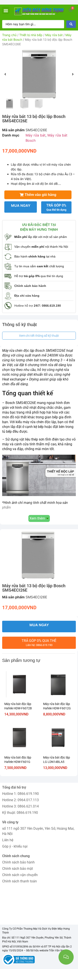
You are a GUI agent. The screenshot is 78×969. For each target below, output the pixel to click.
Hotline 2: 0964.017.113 (20, 800)
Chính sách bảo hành (18, 862)
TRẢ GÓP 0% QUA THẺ (39, 643)
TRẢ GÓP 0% (56, 207)
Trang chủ (9, 35)
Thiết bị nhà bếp (30, 35)
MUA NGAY (20, 205)
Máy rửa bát (54, 35)
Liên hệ (7, 840)
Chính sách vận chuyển (20, 875)
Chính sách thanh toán (19, 881)
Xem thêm (37, 518)
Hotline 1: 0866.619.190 (20, 794)
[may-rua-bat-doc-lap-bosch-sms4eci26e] (39, 74)
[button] (5, 10)
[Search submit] (71, 24)
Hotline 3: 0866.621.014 (20, 806)
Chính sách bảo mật (17, 868)
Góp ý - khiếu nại (15, 846)
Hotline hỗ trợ (37, 305)
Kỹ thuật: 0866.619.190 (20, 813)
